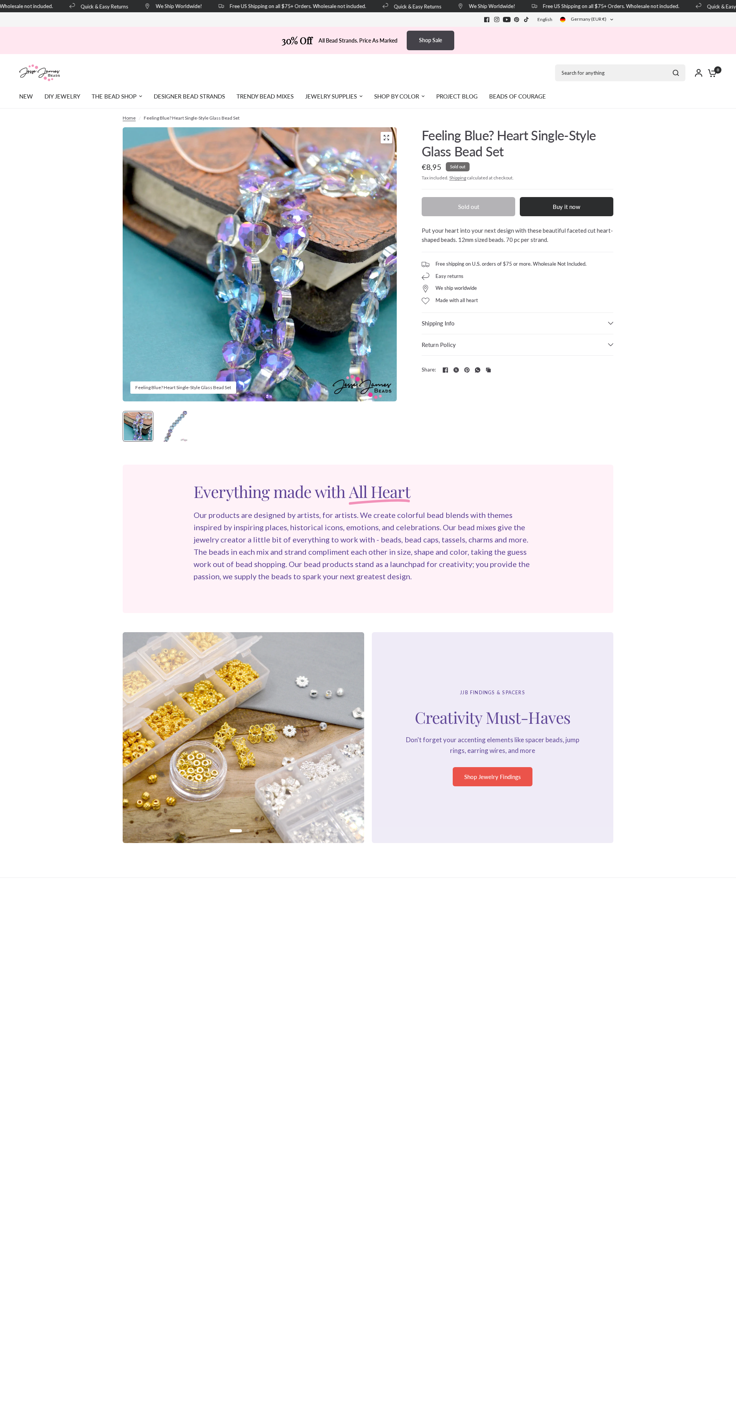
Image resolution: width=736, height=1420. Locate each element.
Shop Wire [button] (492, 781)
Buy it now (566, 206)
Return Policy (439, 344)
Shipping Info (438, 323)
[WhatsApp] (477, 370)
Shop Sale (430, 40)
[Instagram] (497, 20)
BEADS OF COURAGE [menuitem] (517, 96)
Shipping (457, 178)
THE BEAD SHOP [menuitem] (114, 96)
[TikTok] (527, 20)
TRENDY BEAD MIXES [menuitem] (265, 96)
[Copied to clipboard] (488, 370)
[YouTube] (507, 20)
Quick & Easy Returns (90, 6)
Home (129, 118)
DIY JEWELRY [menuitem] (62, 96)
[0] (710, 73)
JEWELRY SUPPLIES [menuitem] (331, 96)
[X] (456, 370)
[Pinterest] (517, 20)
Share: (429, 369)
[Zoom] (386, 137)
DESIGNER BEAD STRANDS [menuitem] (189, 96)
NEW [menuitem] (26, 96)
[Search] (675, 72)
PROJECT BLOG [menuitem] (457, 96)
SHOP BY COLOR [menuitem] (396, 96)
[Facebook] (487, 20)
